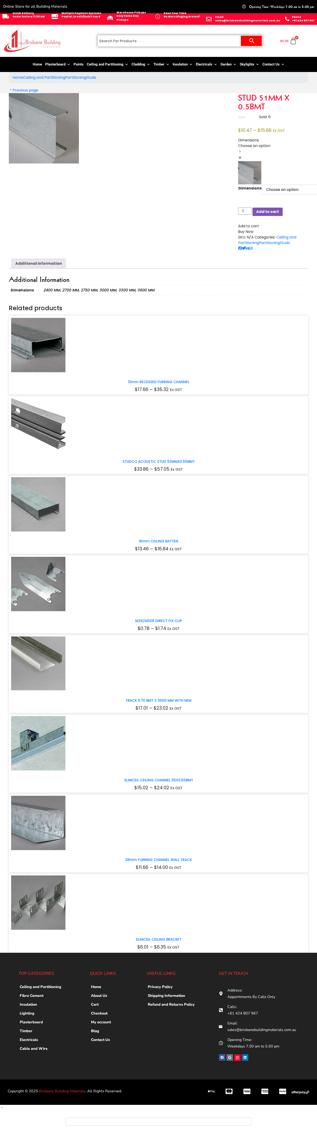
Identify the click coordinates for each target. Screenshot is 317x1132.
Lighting (27, 1013)
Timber (159, 64)
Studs (91, 77)
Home (37, 64)
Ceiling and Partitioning (105, 64)
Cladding (138, 64)
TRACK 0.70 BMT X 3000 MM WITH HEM (158, 700)
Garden (226, 64)
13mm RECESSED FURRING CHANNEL (158, 381)
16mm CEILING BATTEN (158, 541)
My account (101, 1022)
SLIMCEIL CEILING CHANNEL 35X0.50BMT (158, 780)
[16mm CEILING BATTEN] (38, 504)
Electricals (204, 64)
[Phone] (287, 19)
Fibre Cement (31, 995)
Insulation (180, 64)
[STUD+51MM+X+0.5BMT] (244, 248)
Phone (296, 17)
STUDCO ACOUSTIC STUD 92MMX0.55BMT (159, 461)
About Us (99, 995)
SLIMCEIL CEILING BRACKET (158, 939)
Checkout (99, 1013)
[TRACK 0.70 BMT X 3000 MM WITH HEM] (38, 663)
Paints (79, 64)
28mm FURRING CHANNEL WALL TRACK (158, 859)
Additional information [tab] (38, 263)
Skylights (247, 64)
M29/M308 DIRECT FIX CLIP (158, 620)
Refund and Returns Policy (171, 1004)
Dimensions (250, 188)
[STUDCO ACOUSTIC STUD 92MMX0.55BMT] (38, 424)
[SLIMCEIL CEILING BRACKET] (38, 902)
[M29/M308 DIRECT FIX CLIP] (38, 584)
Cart (95, 1004)
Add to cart (267, 211)
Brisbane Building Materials (62, 1091)
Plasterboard (55, 64)
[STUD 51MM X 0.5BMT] (240, 248)
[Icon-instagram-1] (237, 1057)
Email (219, 17)
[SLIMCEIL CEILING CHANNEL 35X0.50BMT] (38, 743)
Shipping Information (166, 995)
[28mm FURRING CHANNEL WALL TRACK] (38, 822)
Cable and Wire (34, 1048)
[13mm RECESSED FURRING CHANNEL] (38, 345)
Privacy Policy (160, 986)
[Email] (209, 19)
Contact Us (271, 64)
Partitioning (75, 77)
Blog (95, 1031)
